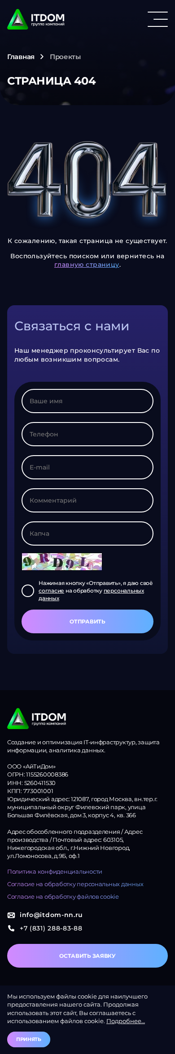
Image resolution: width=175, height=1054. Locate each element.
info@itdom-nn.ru (51, 915)
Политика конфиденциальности (54, 871)
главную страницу (86, 264)
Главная (21, 56)
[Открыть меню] (158, 19)
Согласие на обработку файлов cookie (63, 896)
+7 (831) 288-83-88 (51, 928)
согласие (51, 590)
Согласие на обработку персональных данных (75, 884)
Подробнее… (125, 1020)
